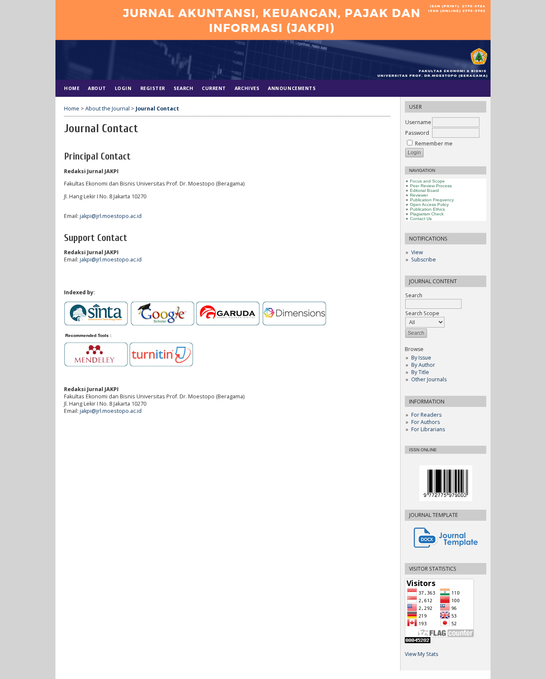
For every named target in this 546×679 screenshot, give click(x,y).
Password (417, 132)
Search (413, 295)
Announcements (292, 88)
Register (152, 88)
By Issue (421, 357)
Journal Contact (157, 108)
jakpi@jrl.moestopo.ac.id (111, 216)
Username (418, 122)
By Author (423, 365)
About (97, 88)
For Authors (425, 422)
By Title (420, 372)
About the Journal (107, 108)
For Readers (426, 414)
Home (71, 88)
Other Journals (429, 379)
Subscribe (423, 259)
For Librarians (428, 429)
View (417, 252)
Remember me (434, 143)
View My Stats (421, 654)
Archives (247, 88)
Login (123, 88)
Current (214, 88)
